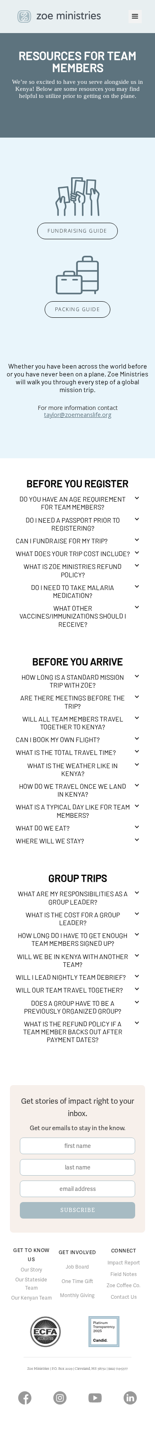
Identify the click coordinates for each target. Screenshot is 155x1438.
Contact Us (124, 1297)
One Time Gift (77, 1281)
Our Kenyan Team (31, 1298)
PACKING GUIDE (77, 309)
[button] (135, 16)
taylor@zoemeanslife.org (77, 415)
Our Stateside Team (31, 1283)
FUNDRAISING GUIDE (77, 230)
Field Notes (123, 1274)
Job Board (77, 1267)
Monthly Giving (77, 1295)
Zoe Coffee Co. (124, 1285)
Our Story (31, 1270)
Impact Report (123, 1262)
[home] (57, 16)
